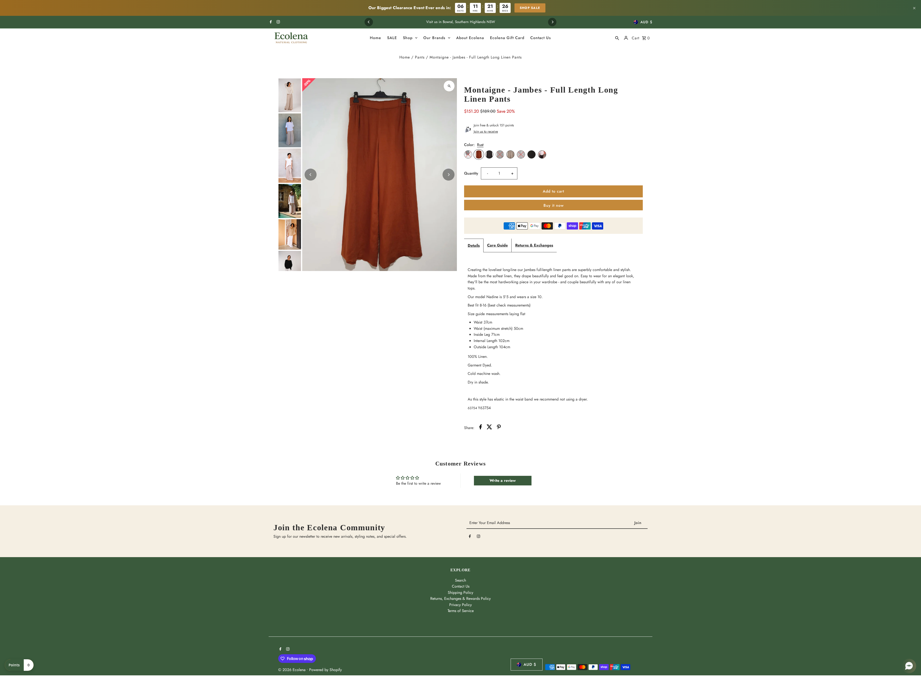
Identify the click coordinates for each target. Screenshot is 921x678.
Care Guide (497, 245)
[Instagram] (277, 22)
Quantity (471, 173)
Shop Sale (530, 8)
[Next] (552, 22)
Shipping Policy (460, 592)
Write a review (503, 480)
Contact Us (460, 586)
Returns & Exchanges (534, 245)
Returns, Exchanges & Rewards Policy (460, 598)
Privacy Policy (460, 604)
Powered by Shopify (325, 669)
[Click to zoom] (449, 86)
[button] (909, 666)
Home (404, 57)
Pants (420, 57)
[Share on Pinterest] (499, 427)
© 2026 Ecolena (292, 669)
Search (460, 580)
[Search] (617, 38)
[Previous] (369, 22)
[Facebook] (270, 22)
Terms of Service (461, 610)
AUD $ (646, 22)
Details (474, 245)
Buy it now (553, 205)
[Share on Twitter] (489, 427)
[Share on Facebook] (480, 427)
